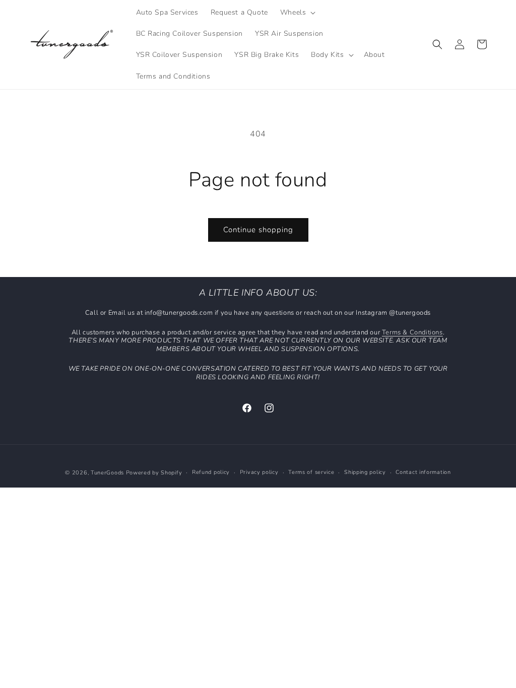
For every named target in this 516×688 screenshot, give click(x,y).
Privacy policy (259, 472)
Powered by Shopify (154, 472)
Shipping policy (365, 472)
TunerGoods (107, 472)
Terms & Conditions (412, 332)
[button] (297, 12)
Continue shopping (258, 230)
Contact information (423, 472)
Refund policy (211, 472)
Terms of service (311, 472)
